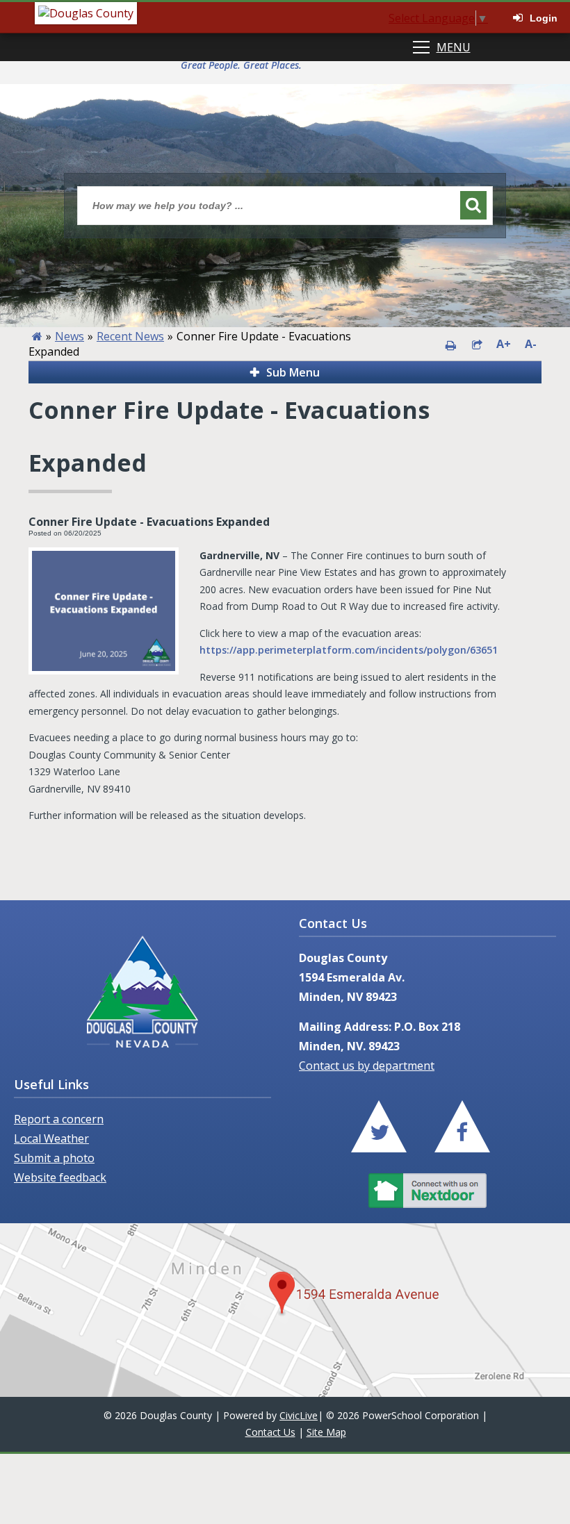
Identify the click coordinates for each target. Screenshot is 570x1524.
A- (531, 343)
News (69, 336)
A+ (503, 343)
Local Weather (51, 1138)
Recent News (130, 336)
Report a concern (59, 1119)
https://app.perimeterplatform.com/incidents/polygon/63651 (349, 649)
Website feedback (60, 1177)
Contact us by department (366, 1065)
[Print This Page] (450, 344)
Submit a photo (54, 1158)
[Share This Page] (477, 344)
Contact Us (270, 1432)
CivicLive (298, 1415)
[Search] (473, 205)
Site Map (326, 1432)
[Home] (37, 336)
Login (543, 18)
